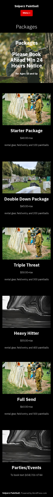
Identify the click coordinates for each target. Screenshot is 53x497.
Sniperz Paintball (27, 6)
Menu (28, 13)
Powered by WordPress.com (34, 493)
